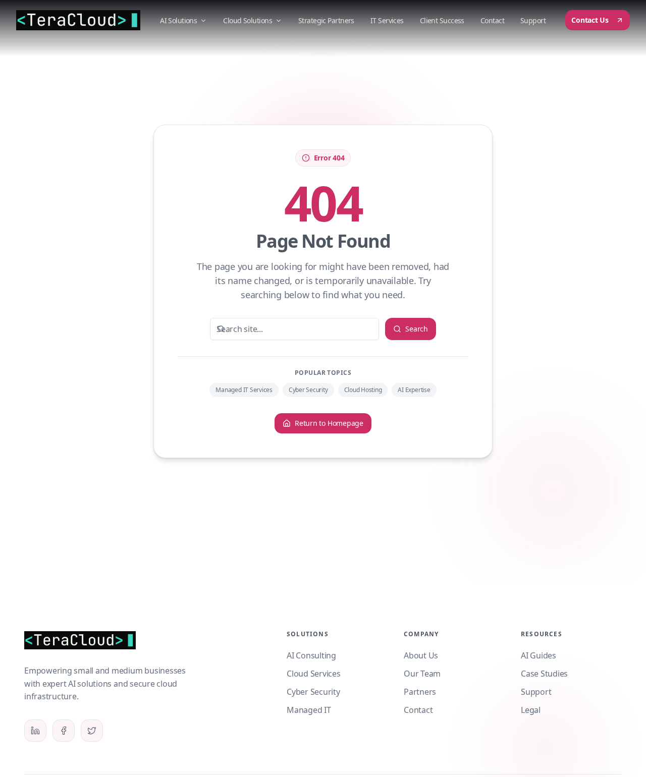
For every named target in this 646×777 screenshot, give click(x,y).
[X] (92, 730)
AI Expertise (414, 389)
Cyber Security (308, 389)
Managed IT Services (244, 389)
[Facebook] (63, 730)
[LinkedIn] (35, 730)
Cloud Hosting (363, 389)
